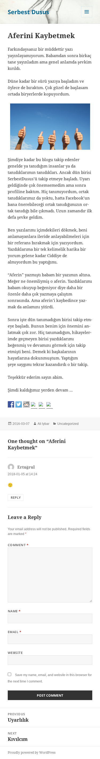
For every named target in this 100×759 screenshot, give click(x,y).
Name (14, 611)
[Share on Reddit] (26, 404)
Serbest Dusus (28, 12)
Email (14, 632)
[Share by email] (49, 405)
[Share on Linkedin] (42, 405)
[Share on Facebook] (11, 404)
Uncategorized (68, 424)
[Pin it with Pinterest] (34, 405)
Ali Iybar (43, 424)
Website (15, 652)
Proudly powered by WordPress (31, 752)
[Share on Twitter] (18, 404)
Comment (18, 545)
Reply (16, 497)
